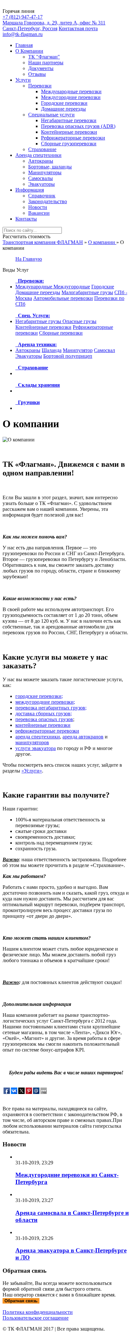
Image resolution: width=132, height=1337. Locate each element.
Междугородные (72, 286)
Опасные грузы (79, 321)
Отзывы (37, 74)
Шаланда (52, 350)
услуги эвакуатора (35, 748)
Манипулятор (78, 350)
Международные (34, 286)
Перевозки (40, 85)
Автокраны (40, 161)
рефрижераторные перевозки (47, 731)
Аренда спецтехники (38, 155)
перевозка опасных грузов (44, 719)
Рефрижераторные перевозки (73, 137)
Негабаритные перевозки (68, 120)
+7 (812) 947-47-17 (23, 17)
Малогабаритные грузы (87, 292)
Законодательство (47, 201)
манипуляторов (32, 742)
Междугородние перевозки (71, 97)
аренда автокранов (82, 736)
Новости (37, 207)
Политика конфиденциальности (38, 1312)
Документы (41, 68)
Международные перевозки (71, 91)
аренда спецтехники (37, 736)
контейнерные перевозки (42, 725)
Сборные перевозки (61, 333)
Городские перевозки (64, 103)
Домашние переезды (63, 109)
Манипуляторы (45, 172)
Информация (29, 190)
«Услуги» (31, 770)
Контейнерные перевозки (69, 132)
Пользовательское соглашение (36, 1318)
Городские (102, 286)
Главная (24, 45)
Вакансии (39, 213)
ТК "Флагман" (44, 56)
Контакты (26, 218)
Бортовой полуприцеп (67, 356)
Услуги (23, 80)
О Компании (29, 51)
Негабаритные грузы (38, 321)
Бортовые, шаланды (50, 166)
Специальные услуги (51, 114)
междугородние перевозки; (45, 702)
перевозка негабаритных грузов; (51, 707)
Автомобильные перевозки (63, 298)
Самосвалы (40, 178)
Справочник (41, 195)
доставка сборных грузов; (43, 713)
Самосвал (104, 350)
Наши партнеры (45, 62)
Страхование (42, 149)
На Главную (28, 259)
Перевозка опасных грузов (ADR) (78, 126)
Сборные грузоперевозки (68, 143)
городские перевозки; (39, 696)
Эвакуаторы (41, 184)
